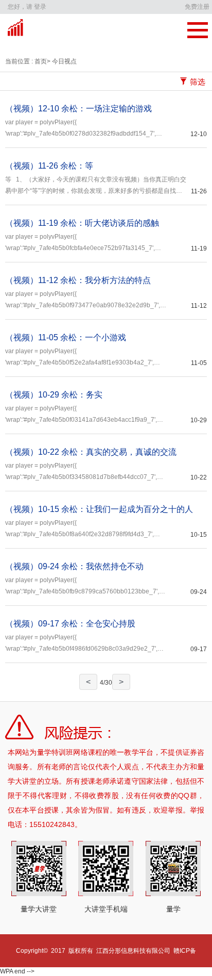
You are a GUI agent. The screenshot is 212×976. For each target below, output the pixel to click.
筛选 (197, 81)
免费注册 (197, 6)
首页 (40, 61)
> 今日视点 (62, 61)
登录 (40, 6)
